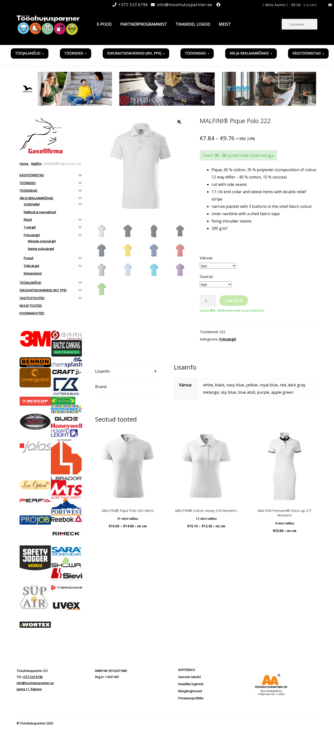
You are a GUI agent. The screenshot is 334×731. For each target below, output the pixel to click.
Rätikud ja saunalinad (40, 212)
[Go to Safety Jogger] (35, 557)
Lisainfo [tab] (102, 371)
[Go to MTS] (66, 489)
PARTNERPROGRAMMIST (143, 24)
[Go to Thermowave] (66, 588)
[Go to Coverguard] (35, 377)
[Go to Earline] (66, 401)
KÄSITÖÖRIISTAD (306, 53)
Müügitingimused (190, 691)
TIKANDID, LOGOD (193, 24)
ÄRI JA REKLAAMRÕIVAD (249, 53)
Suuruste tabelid (189, 677)
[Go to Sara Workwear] (66, 551)
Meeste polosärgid (42, 241)
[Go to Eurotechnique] (66, 409)
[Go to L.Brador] (66, 460)
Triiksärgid (31, 266)
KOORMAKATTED (32, 313)
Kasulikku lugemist (190, 684)
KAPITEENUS (186, 670)
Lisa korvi (234, 300)
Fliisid (28, 219)
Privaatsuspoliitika (190, 698)
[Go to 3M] (35, 338)
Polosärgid (227, 339)
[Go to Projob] (35, 519)
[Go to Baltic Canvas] (66, 348)
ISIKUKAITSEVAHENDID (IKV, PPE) (134, 53)
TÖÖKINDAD (195, 53)
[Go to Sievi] (66, 576)
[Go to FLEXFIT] (35, 421)
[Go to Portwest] (66, 507)
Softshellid (32, 204)
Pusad (28, 258)
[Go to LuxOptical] (35, 485)
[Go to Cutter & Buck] (66, 386)
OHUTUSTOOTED (32, 298)
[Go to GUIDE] (66, 418)
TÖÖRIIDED (73, 53)
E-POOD (104, 24)
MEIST (225, 24)
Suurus (206, 276)
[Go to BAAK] (66, 334)
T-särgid (30, 227)
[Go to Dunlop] (35, 401)
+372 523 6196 (133, 4)
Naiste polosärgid (41, 248)
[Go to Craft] (66, 372)
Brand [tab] (100, 386)
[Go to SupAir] (35, 597)
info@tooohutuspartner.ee (184, 4)
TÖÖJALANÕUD (28, 53)
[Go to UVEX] (66, 606)
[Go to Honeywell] (66, 426)
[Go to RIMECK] (66, 533)
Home (24, 163)
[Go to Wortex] (35, 625)
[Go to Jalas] (35, 447)
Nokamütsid (33, 273)
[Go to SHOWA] (66, 562)
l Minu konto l (275, 4)
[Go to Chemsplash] (66, 362)
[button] (179, 122)
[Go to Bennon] (35, 362)
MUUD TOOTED (31, 305)
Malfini (36, 163)
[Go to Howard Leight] (66, 435)
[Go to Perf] (35, 501)
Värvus (206, 258)
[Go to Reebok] (66, 518)
